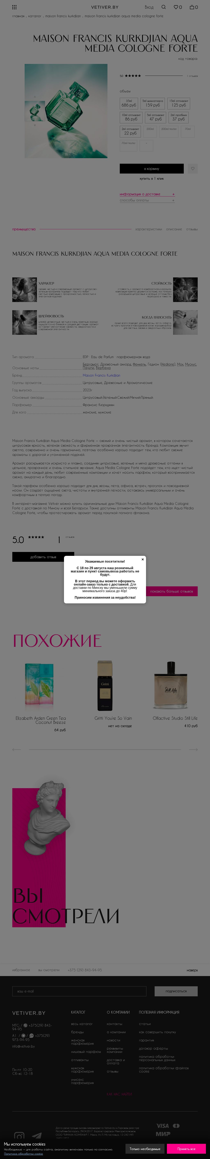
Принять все (186, 1149)
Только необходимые (145, 1149)
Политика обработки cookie (23, 1153)
